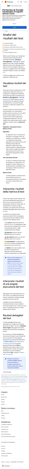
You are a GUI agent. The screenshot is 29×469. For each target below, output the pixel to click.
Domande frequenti (6, 434)
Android (3, 446)
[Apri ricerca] (18, 2)
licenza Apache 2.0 (15, 379)
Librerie (3, 402)
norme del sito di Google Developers (18, 381)
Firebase (3, 451)
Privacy (7, 462)
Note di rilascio (4, 431)
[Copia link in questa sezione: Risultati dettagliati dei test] (12, 318)
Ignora (14, 23)
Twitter (2, 415)
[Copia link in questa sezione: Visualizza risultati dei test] (8, 86)
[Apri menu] (2, 2)
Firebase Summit (5, 413)
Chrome (3, 448)
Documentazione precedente (8, 436)
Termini (3, 462)
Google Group (4, 429)
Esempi (3, 399)
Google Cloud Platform (6, 453)
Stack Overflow (4, 427)
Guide (2, 394)
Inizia (14, 27)
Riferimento (4, 397)
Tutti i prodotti (4, 455)
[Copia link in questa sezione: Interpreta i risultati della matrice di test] (4, 195)
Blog (2, 410)
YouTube (3, 418)
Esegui (6, 31)
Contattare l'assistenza (6, 424)
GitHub (3, 404)
